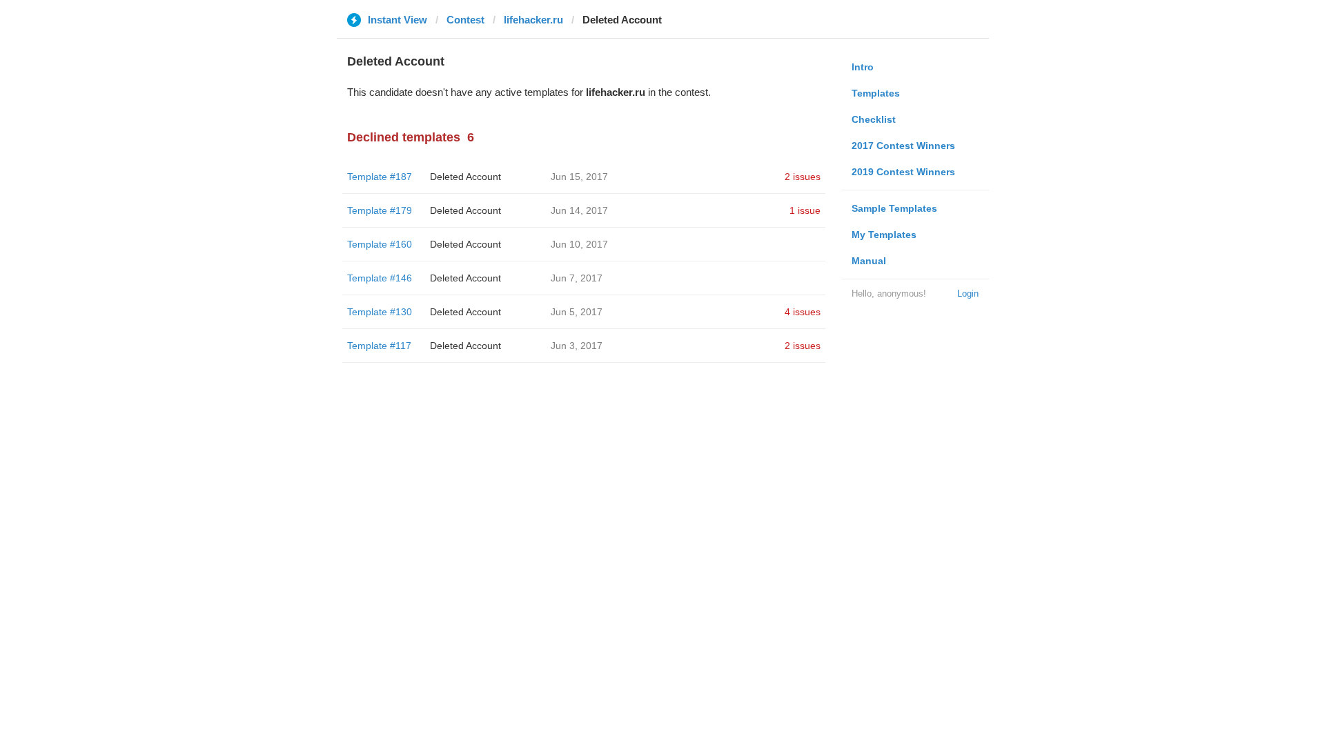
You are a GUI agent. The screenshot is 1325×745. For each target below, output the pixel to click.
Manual (869, 260)
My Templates (884, 234)
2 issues (803, 176)
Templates (876, 93)
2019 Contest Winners (903, 171)
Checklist (874, 119)
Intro (863, 66)
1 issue (805, 210)
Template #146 (379, 278)
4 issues (803, 311)
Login (968, 293)
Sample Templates (894, 208)
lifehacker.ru (533, 20)
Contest (465, 20)
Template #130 (379, 311)
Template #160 (379, 244)
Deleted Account (465, 176)
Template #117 (379, 345)
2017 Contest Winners (903, 145)
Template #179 (379, 210)
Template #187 (379, 176)
